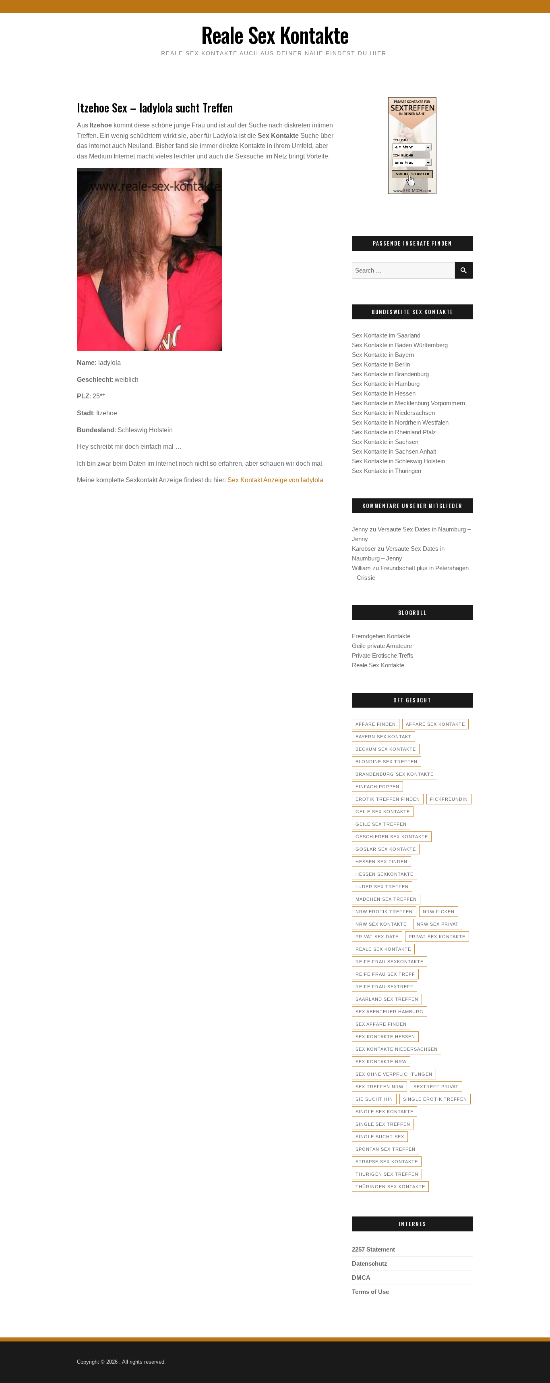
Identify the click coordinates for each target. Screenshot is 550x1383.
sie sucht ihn (374, 1099)
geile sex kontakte (383, 811)
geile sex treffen (381, 824)
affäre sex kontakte (435, 724)
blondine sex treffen (387, 761)
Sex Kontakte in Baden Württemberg (400, 345)
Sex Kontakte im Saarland (386, 335)
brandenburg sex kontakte (395, 774)
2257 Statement (373, 1249)
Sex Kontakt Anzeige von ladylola (275, 480)
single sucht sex (380, 1136)
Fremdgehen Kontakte (381, 636)
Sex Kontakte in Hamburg (386, 383)
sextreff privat (436, 1086)
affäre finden (376, 724)
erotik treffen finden (388, 799)
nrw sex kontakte (381, 924)
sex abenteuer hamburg (390, 1011)
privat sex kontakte (437, 936)
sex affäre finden (381, 1024)
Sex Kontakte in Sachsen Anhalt (394, 451)
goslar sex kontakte (386, 849)
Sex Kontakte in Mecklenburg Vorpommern (408, 403)
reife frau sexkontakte (390, 961)
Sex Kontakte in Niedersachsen (393, 412)
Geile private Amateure (382, 645)
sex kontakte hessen (385, 1036)
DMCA (361, 1277)
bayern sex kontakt (383, 736)
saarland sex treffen (387, 999)
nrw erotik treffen (384, 911)
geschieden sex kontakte (392, 836)
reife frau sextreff (385, 986)
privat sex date (377, 936)
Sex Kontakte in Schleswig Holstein (398, 461)
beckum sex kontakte (386, 749)
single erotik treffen (435, 1099)
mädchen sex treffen (386, 899)
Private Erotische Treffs (383, 655)
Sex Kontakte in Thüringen (386, 470)
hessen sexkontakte (385, 874)
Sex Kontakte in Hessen (384, 393)
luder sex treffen (382, 886)
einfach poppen (377, 786)
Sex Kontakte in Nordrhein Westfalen (400, 422)
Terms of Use (370, 1291)
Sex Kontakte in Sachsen (385, 441)
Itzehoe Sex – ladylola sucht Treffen (155, 107)
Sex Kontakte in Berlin (381, 364)
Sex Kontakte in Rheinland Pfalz (394, 432)
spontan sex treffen (386, 1149)
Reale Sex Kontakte (275, 34)
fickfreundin (449, 799)
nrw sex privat (438, 924)
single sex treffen (383, 1124)
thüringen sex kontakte (390, 1186)
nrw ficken (439, 911)
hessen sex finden (381, 861)
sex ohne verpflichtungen (394, 1074)
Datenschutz (369, 1263)
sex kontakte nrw (381, 1061)
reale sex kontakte (383, 949)
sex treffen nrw (379, 1086)
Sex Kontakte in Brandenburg (390, 374)
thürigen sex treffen (387, 1174)
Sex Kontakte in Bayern (383, 354)
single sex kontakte (385, 1111)
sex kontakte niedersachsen (397, 1049)
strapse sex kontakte (387, 1161)
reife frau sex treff (385, 974)
